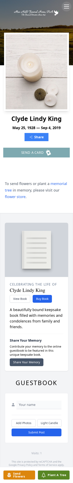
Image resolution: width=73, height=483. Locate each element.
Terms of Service (47, 465)
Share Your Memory (26, 362)
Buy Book (42, 299)
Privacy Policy (25, 465)
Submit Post (36, 432)
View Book (20, 299)
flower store (15, 196)
